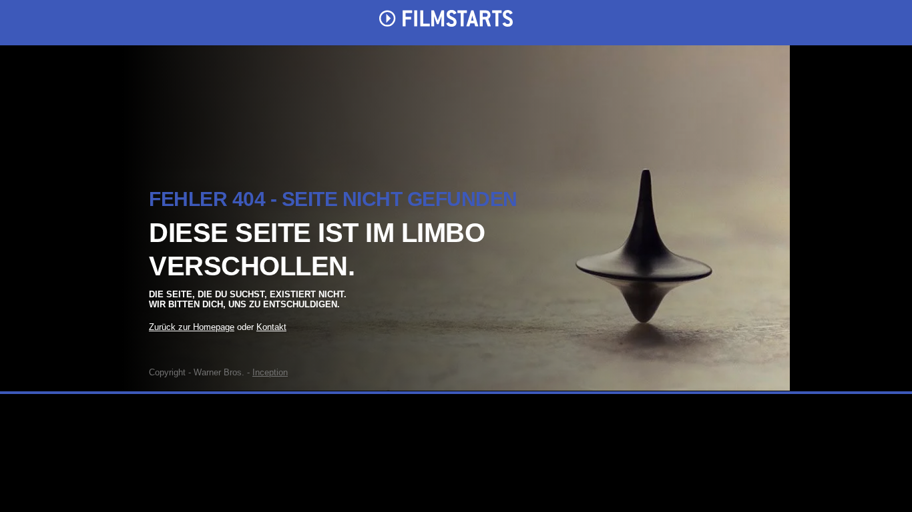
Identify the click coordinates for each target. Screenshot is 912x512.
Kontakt (271, 327)
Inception (270, 372)
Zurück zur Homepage (191, 327)
